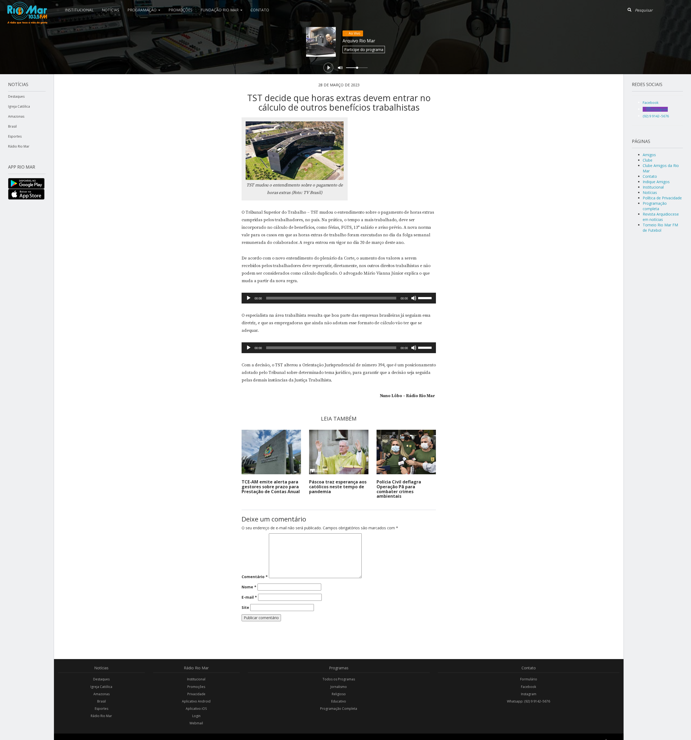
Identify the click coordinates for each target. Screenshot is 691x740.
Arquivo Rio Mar (359, 41)
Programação (142, 9)
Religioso (339, 694)
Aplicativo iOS (196, 708)
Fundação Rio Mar (220, 9)
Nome (249, 586)
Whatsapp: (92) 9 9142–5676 (528, 701)
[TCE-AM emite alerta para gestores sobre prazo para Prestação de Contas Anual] (271, 452)
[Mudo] (413, 298)
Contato (259, 9)
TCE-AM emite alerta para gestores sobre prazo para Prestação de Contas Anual (271, 486)
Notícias (110, 9)
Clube (647, 160)
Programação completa (655, 206)
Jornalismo (338, 686)
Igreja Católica (19, 106)
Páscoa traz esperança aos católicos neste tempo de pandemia (338, 486)
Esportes (15, 136)
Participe (363, 49)
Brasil (12, 126)
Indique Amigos (656, 181)
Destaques (16, 96)
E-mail (249, 597)
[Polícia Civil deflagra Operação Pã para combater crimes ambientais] (406, 452)
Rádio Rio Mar (18, 146)
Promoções (180, 9)
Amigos (649, 154)
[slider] (425, 297)
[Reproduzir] (248, 298)
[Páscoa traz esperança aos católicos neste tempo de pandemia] (338, 452)
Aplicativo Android (196, 701)
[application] (339, 298)
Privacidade (196, 694)
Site (245, 607)
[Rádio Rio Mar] (27, 6)
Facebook (528, 686)
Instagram (528, 694)
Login (196, 716)
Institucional (79, 9)
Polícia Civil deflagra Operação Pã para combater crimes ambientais (399, 489)
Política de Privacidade (662, 197)
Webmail (196, 723)
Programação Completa (338, 708)
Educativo (338, 701)
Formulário (528, 679)
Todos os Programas (339, 679)
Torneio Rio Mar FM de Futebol (660, 227)
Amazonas (16, 116)
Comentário (255, 576)
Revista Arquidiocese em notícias (661, 217)
